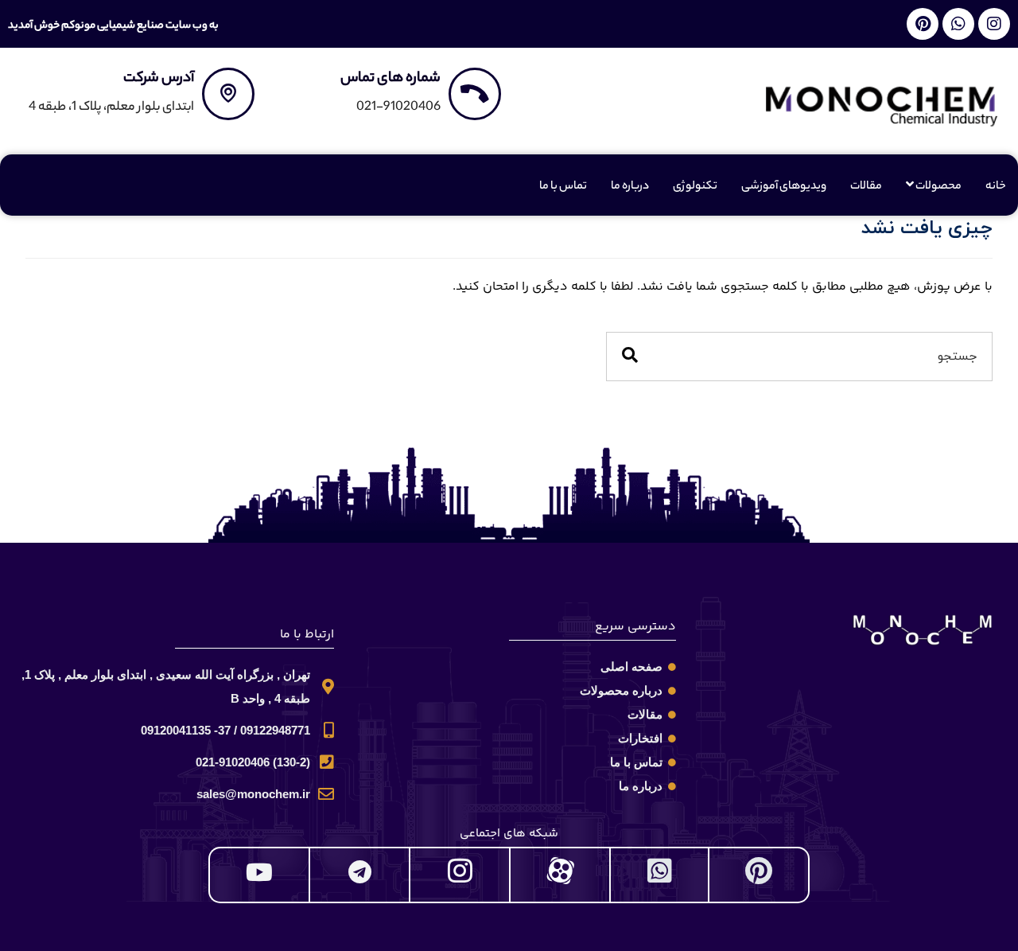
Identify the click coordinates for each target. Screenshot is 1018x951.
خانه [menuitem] (995, 187)
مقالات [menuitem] (866, 187)
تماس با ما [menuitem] (563, 187)
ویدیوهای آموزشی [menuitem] (783, 187)
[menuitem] (933, 187)
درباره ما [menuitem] (630, 187)
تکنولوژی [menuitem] (695, 187)
